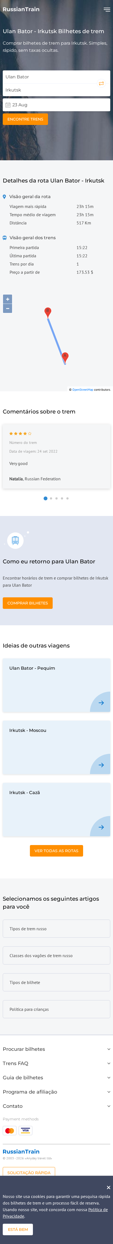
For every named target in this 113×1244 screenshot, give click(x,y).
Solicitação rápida (28, 1172)
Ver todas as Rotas (56, 850)
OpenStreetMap (82, 390)
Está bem (18, 1229)
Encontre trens (25, 119)
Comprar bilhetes (27, 603)
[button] (45, 498)
